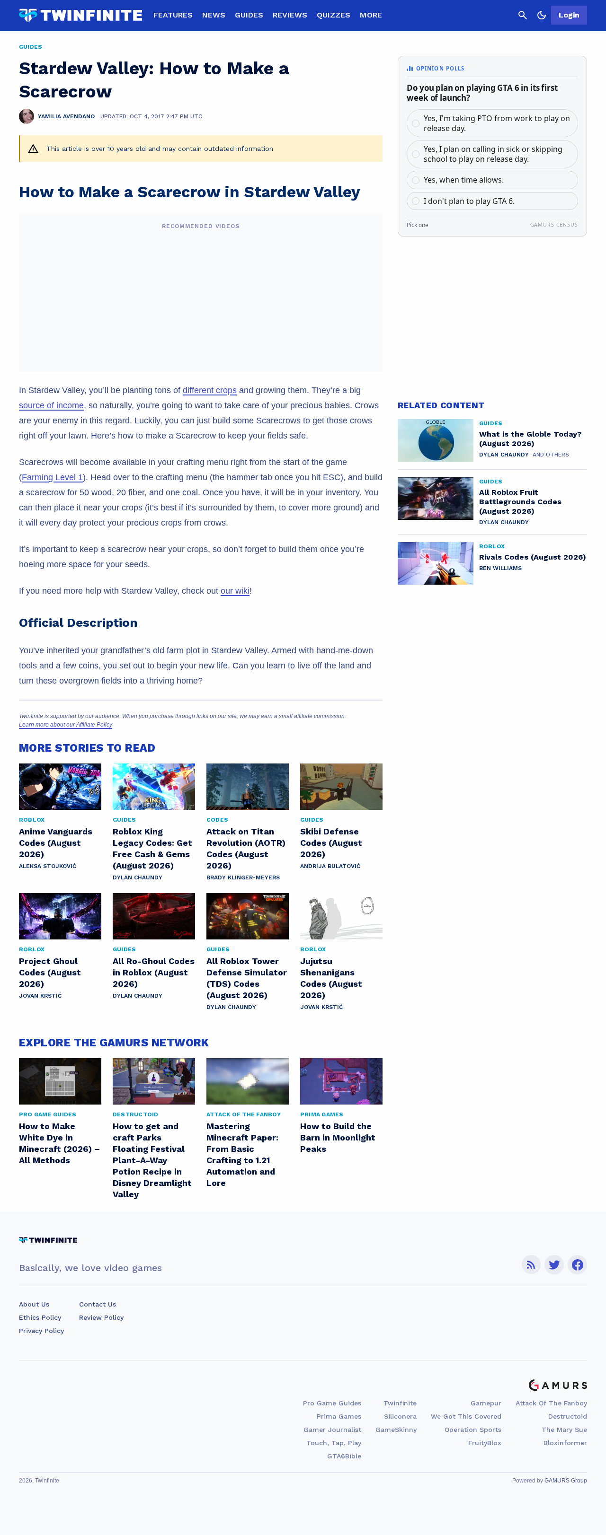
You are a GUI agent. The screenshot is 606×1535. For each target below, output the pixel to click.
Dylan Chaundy (137, 877)
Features (173, 14)
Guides (249, 14)
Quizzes (333, 14)
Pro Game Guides (332, 1403)
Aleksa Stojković (47, 866)
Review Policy (101, 1317)
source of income (51, 405)
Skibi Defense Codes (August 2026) (331, 842)
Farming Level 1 (52, 477)
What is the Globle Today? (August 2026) (530, 439)
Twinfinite (400, 1403)
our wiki (235, 591)
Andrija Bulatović (330, 866)
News (213, 14)
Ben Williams (500, 568)
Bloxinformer (565, 1443)
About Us (34, 1304)
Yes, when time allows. (464, 180)
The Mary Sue (564, 1429)
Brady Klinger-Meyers (243, 877)
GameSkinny (396, 1429)
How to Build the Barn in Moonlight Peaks (337, 1137)
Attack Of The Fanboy (551, 1403)
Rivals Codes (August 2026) (532, 557)
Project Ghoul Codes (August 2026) (50, 972)
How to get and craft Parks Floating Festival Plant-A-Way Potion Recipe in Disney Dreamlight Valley (152, 1160)
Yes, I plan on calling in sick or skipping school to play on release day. (493, 154)
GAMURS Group (565, 1480)
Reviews (290, 14)
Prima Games (339, 1416)
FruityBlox (484, 1443)
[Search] (522, 15)
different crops (210, 390)
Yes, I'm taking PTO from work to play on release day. (497, 123)
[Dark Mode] (541, 15)
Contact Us (97, 1304)
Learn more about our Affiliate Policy (65, 724)
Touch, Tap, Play (333, 1443)
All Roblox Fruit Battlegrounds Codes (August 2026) (520, 502)
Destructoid (567, 1416)
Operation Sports (473, 1429)
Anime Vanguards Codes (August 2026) (55, 842)
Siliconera (400, 1416)
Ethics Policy (40, 1317)
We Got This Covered (466, 1416)
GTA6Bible (344, 1456)
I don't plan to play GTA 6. (469, 201)
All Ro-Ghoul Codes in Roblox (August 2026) (154, 972)
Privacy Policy (41, 1330)
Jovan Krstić (40, 995)
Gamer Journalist (332, 1429)
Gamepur (486, 1403)
